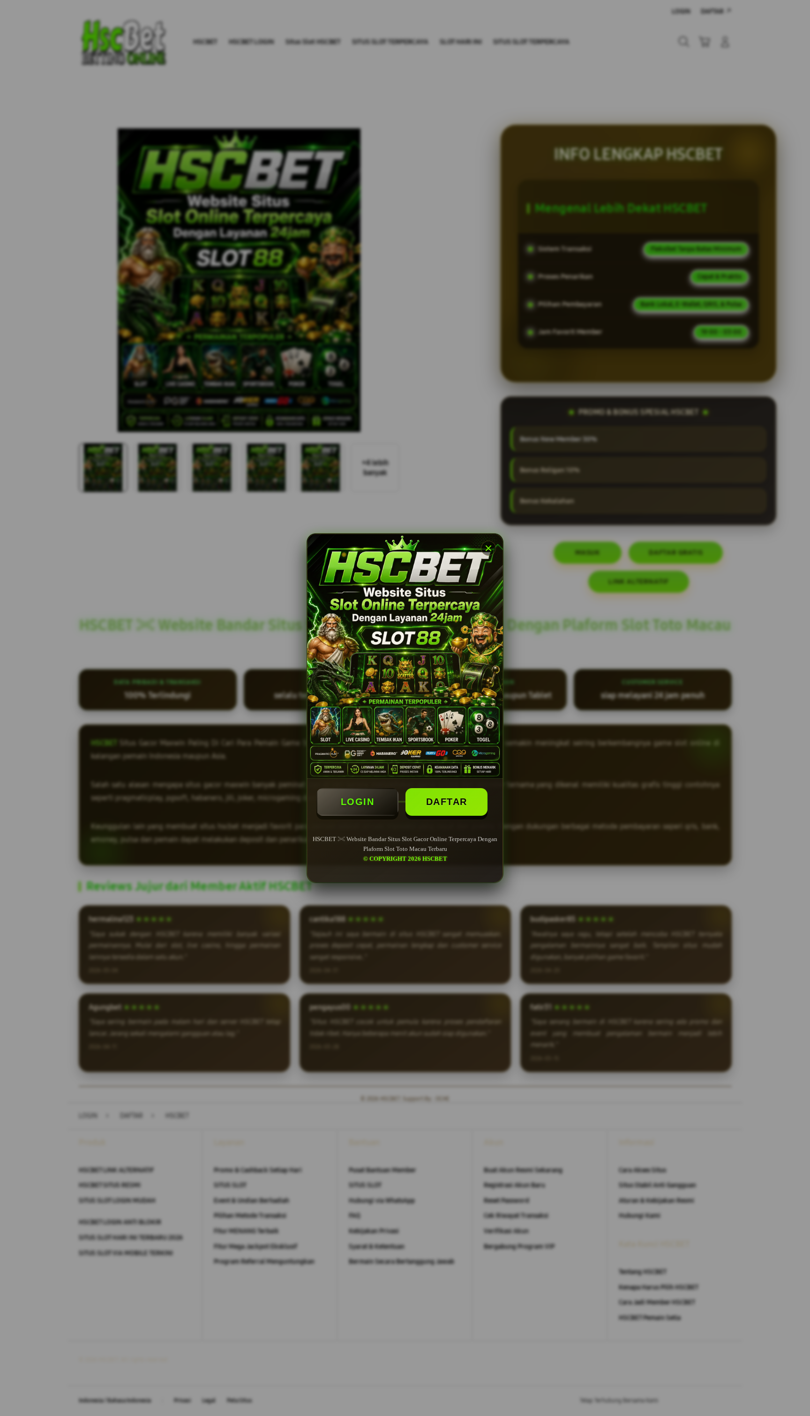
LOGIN (358, 802)
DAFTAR (446, 802)
